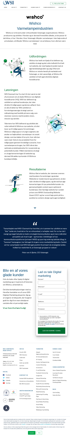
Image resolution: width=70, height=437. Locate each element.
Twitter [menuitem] (8, 377)
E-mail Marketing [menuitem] (40, 370)
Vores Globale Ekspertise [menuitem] (59, 370)
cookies (23, 424)
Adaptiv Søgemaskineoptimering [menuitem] (42, 353)
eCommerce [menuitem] (39, 367)
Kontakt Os (62, 7)
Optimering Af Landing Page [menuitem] (42, 395)
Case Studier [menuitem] (56, 355)
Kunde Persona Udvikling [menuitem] (42, 383)
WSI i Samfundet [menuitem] (24, 368)
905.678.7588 (59, 3)
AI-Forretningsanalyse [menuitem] (25, 398)
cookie (53, 324)
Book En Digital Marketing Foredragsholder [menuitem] (59, 381)
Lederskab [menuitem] (22, 357)
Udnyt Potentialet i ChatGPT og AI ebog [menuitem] (25, 395)
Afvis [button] (39, 433)
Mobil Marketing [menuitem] (40, 391)
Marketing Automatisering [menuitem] (43, 386)
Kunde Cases (35, 7)
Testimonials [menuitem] (56, 357)
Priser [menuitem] (21, 360)
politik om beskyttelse (45, 424)
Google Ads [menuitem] (39, 375)
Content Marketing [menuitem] (41, 365)
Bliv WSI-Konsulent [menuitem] (25, 383)
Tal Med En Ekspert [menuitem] (58, 377)
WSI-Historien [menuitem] (23, 355)
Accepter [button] (32, 433)
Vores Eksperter (48, 7)
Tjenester (23, 7)
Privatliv (47, 324)
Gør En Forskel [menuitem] (56, 352)
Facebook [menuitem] (8, 375)
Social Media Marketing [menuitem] (42, 401)
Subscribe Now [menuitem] (56, 395)
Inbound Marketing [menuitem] (41, 378)
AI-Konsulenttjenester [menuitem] (42, 357)
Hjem (5, 7)
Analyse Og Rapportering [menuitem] (42, 362)
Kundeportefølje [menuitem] (57, 360)
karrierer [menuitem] (22, 365)
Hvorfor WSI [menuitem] (23, 352)
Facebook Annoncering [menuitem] (42, 373)
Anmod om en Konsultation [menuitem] (27, 381)
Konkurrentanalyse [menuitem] (41, 381)
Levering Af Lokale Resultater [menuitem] (57, 374)
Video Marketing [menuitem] (40, 407)
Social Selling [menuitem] (39, 404)
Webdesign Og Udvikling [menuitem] (42, 410)
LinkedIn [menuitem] (8, 380)
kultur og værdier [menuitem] (24, 363)
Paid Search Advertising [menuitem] (42, 399)
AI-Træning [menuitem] (39, 359)
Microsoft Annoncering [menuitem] (42, 389)
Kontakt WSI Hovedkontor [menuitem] (26, 378)
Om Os (13, 7)
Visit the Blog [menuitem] (56, 392)
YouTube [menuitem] (8, 383)
